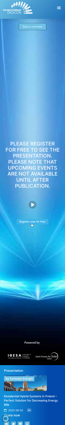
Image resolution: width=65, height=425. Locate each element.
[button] (59, 8)
